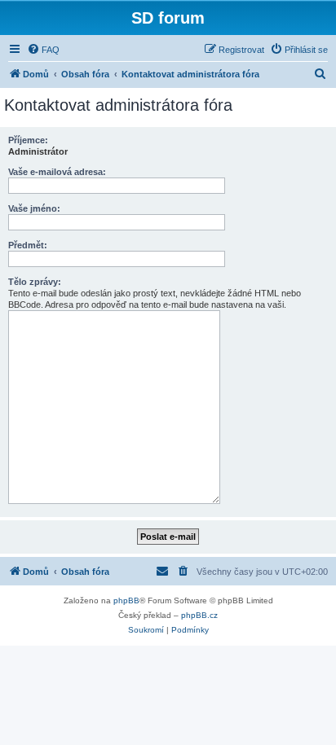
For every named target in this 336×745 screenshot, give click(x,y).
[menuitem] (43, 49)
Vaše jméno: (34, 208)
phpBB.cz (199, 615)
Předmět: (27, 245)
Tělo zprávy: (34, 282)
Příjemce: (28, 140)
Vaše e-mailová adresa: (57, 172)
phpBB (126, 600)
